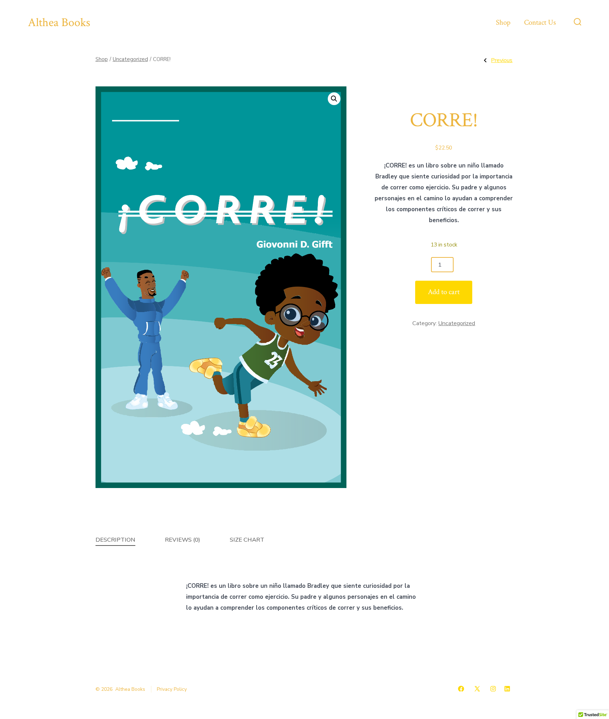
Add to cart (444, 292)
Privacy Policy (172, 689)
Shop (503, 22)
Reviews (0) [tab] (182, 540)
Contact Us (540, 22)
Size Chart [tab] (247, 540)
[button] (334, 98)
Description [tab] (115, 540)
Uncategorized (130, 59)
